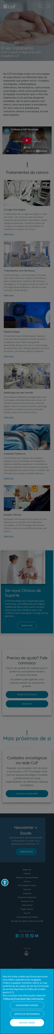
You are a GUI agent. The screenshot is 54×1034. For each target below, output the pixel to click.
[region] (27, 1001)
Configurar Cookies (27, 1005)
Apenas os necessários (27, 1014)
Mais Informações (35, 998)
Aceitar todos (27, 1022)
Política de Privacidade (14, 998)
